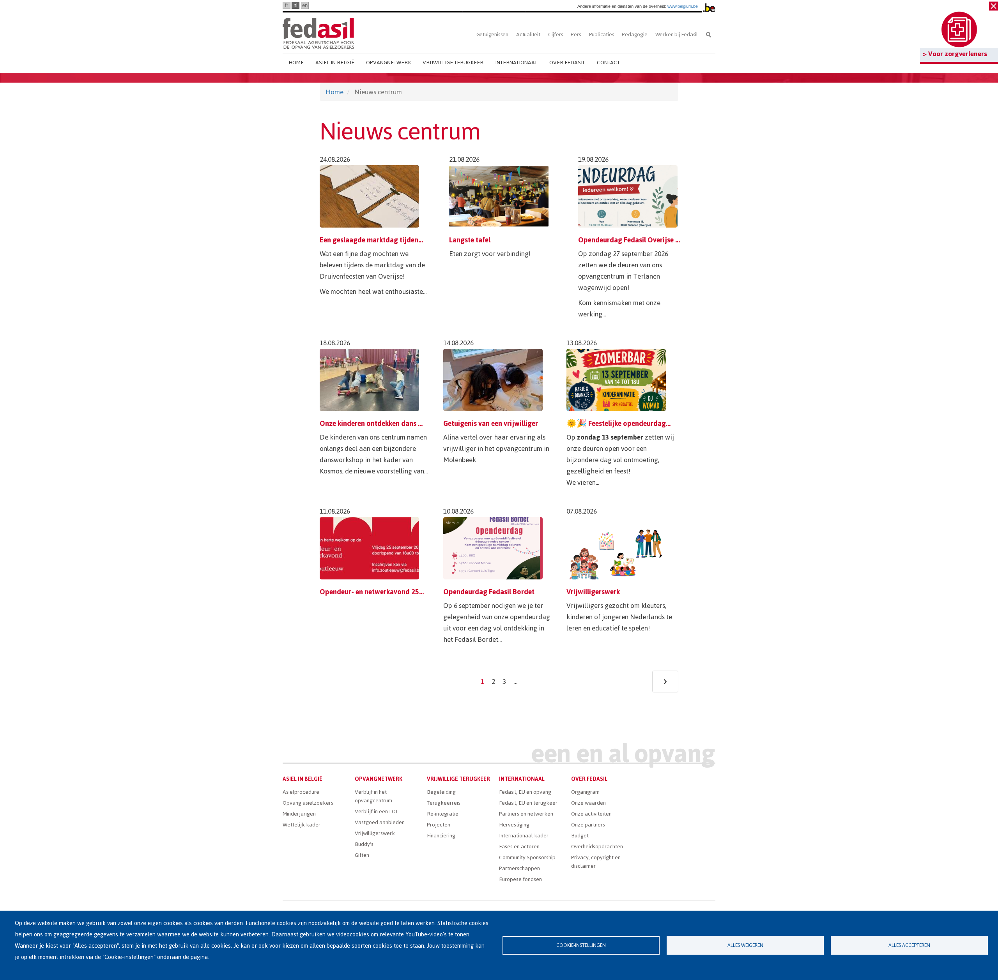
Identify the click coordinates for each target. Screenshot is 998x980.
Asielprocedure (301, 792)
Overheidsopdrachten (597, 846)
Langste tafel (469, 240)
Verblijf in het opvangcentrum (373, 796)
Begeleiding (441, 792)
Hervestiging (514, 824)
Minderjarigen (299, 814)
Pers (576, 34)
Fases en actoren (519, 846)
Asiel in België (334, 62)
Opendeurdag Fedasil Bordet (488, 592)
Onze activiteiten (591, 814)
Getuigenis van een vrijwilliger (490, 423)
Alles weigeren (745, 945)
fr (286, 5)
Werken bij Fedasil (676, 34)
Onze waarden (588, 803)
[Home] (318, 32)
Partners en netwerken (526, 814)
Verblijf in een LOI (376, 811)
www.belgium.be (682, 6)
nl (295, 5)
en (305, 5)
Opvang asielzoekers (308, 803)
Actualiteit (528, 34)
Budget (580, 835)
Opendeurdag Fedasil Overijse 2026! (635, 240)
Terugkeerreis (443, 803)
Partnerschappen (519, 868)
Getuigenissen (492, 34)
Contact (608, 62)
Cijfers (555, 34)
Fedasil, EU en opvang (525, 792)
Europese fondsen (520, 879)
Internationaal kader (524, 835)
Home (296, 62)
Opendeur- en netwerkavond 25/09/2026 (384, 592)
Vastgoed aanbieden (380, 822)
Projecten (438, 824)
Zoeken (708, 34)
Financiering (441, 835)
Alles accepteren (909, 945)
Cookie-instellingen (581, 945)
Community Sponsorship (527, 857)
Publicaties (601, 34)
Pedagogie (634, 34)
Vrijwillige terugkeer (453, 62)
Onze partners (588, 824)
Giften (362, 855)
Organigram (585, 792)
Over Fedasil (567, 62)
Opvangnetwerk (388, 62)
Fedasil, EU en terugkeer (528, 803)
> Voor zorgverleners (955, 53)
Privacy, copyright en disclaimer (596, 861)
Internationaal (516, 62)
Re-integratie (442, 814)
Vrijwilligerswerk (593, 592)
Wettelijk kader (301, 824)
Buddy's (364, 844)
